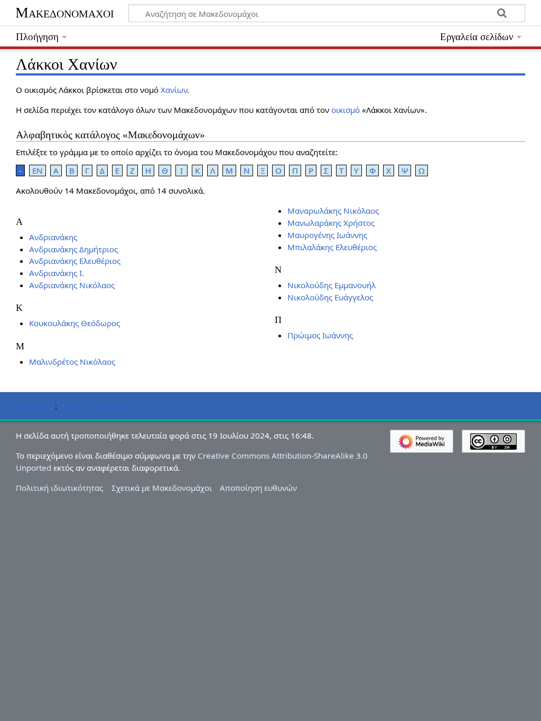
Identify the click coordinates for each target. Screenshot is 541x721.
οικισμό (345, 110)
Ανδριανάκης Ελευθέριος (74, 260)
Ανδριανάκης (53, 237)
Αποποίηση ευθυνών (258, 487)
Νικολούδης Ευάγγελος (330, 297)
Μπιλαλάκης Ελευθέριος (332, 247)
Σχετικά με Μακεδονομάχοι (161, 487)
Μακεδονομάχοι (65, 12)
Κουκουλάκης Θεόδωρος (74, 323)
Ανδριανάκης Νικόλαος (72, 285)
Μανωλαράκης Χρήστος (331, 222)
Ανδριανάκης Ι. (56, 273)
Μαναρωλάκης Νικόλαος (333, 210)
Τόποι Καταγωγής (93, 406)
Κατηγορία (35, 406)
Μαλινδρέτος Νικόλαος (72, 361)
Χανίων (174, 89)
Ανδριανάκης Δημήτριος (73, 249)
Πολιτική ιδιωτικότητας (59, 487)
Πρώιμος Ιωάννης (320, 335)
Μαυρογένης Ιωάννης (327, 235)
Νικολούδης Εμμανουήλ (331, 285)
